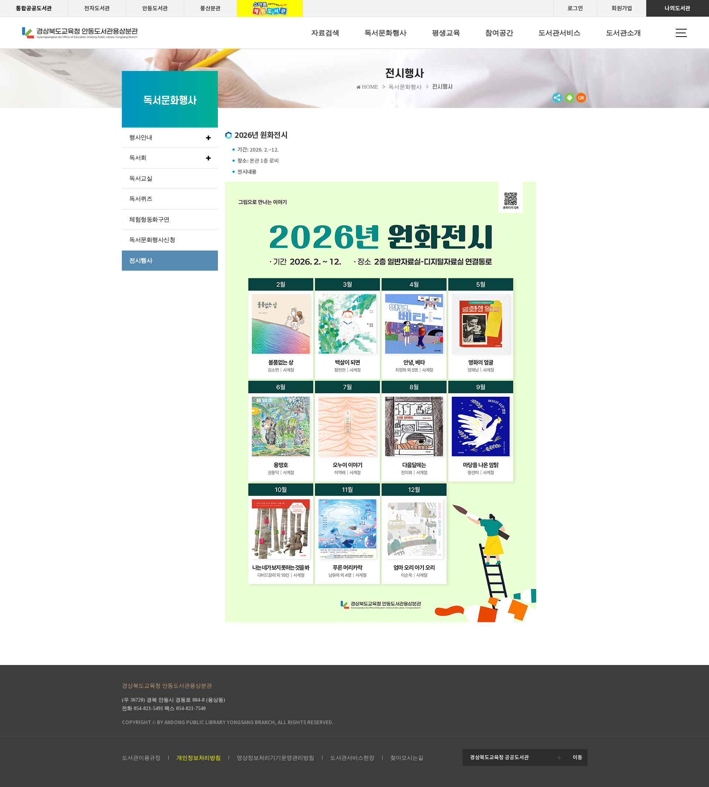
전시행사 (442, 87)
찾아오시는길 (407, 758)
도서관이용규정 (141, 758)
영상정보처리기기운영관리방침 (275, 758)
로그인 (575, 8)
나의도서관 (678, 8)
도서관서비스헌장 (352, 758)
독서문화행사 (405, 87)
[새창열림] (569, 101)
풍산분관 (210, 8)
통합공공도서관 (34, 8)
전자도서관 (97, 8)
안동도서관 (155, 8)
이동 (577, 757)
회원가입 (622, 8)
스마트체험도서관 (270, 8)
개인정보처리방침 (199, 758)
